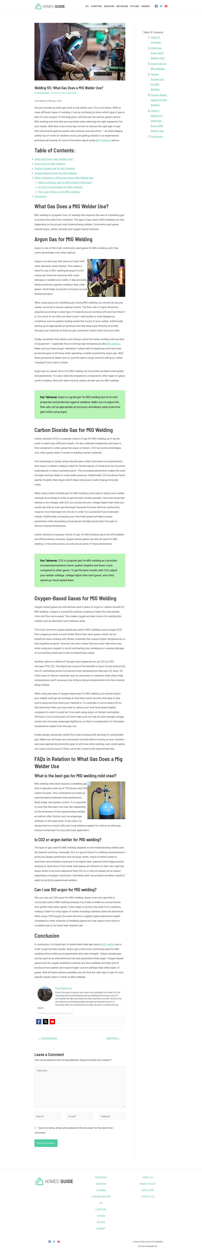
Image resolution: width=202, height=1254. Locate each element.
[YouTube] (166, 6)
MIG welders (103, 140)
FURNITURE (101, 1209)
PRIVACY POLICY (148, 1184)
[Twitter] (161, 6)
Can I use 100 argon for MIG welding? (59, 191)
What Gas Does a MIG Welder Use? (53, 159)
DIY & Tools (71, 93)
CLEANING (101, 1190)
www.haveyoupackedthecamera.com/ (55, 1013)
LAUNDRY (101, 1228)
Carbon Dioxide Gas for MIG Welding (54, 168)
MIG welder (108, 944)
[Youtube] (52, 1021)
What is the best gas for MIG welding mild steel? (65, 182)
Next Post (114, 1038)
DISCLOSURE (148, 1190)
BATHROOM (101, 1177)
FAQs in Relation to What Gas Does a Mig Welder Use (63, 177)
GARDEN (101, 1216)
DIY (100, 1203)
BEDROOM (101, 1184)
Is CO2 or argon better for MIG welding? (60, 187)
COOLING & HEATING (101, 1196)
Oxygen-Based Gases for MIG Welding (55, 173)
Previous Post (48, 1038)
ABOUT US (148, 1177)
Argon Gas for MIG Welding (49, 163)
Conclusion (40, 196)
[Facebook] (156, 6)
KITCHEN (101, 1222)
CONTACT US (148, 1196)
